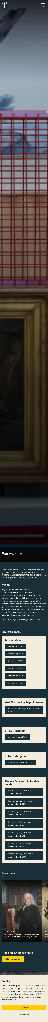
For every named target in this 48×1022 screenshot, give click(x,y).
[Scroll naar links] (3, 876)
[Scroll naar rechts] (7, 876)
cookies (24, 991)
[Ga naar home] (4, 5)
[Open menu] (43, 5)
